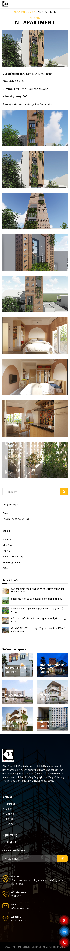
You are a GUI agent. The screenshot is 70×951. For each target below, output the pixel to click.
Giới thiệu (11, 803)
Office (5, 568)
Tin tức (6, 513)
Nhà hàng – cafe (11, 562)
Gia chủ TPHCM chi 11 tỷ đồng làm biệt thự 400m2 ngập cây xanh (38, 629)
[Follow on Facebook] (4, 842)
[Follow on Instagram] (8, 842)
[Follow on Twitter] (11, 842)
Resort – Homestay (12, 556)
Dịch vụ (10, 813)
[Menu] (66, 4)
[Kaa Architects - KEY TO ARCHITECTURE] (8, 4)
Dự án (31, 12)
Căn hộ (6, 550)
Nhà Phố (35, 17)
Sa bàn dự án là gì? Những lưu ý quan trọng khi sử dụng (37, 610)
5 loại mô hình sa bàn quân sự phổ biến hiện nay (36, 598)
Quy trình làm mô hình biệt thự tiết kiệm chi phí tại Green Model (37, 590)
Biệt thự (6, 539)
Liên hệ (9, 823)
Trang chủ (18, 12)
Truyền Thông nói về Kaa (15, 518)
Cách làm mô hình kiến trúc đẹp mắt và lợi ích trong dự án (38, 620)
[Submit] (64, 491)
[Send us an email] (15, 842)
